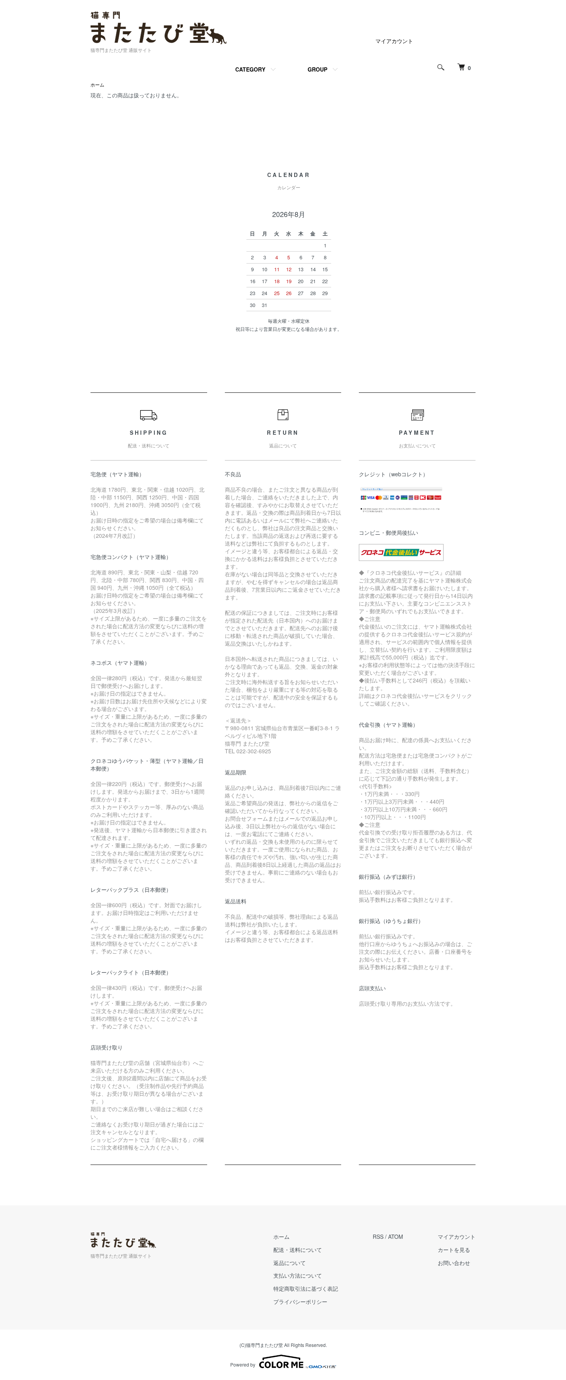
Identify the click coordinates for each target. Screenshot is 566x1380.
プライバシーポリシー (300, 1301)
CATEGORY (250, 69)
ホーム (97, 84)
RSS (378, 1236)
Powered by (242, 1364)
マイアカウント (394, 41)
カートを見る (454, 1249)
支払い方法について (297, 1275)
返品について (289, 1263)
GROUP (317, 69)
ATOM (395, 1236)
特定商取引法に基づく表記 (305, 1288)
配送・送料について (297, 1249)
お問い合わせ (454, 1263)
